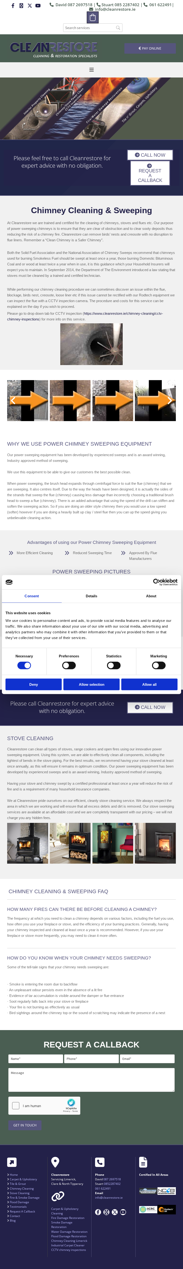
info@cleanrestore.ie (115, 9)
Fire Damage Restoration (67, 1218)
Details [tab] (91, 596)
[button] (150, 48)
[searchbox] (92, 27)
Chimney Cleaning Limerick (69, 1241)
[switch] (69, 665)
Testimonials (18, 1207)
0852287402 (112, 1184)
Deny (33, 684)
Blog (13, 1220)
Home (14, 1175)
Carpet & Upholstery (23, 1179)
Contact (15, 1216)
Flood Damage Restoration (68, 1236)
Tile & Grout (18, 1184)
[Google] (21, 6)
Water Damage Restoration (69, 1232)
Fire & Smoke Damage (25, 1198)
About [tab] (151, 596)
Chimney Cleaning (22, 1188)
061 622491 (160, 4)
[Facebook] (13, 6)
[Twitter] (30, 6)
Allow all (149, 684)
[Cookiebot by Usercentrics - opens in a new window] (157, 582)
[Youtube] (38, 6)
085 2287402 (127, 4)
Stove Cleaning (20, 1193)
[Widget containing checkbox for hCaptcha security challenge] (44, 1106)
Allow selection (91, 684)
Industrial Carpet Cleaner (68, 1245)
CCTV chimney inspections (68, 1250)
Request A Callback (22, 1211)
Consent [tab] (32, 596)
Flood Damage (19, 1202)
